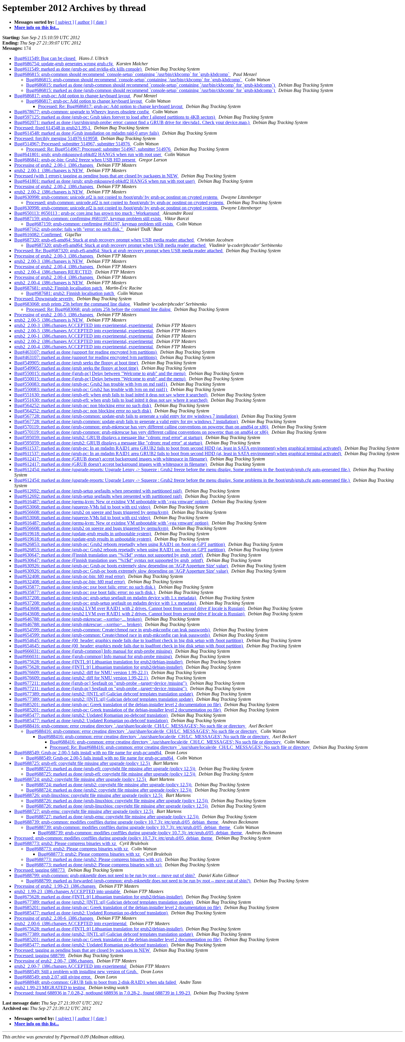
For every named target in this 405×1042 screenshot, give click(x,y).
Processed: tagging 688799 (40, 955)
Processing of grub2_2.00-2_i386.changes (54, 186)
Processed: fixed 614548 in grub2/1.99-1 (53, 127)
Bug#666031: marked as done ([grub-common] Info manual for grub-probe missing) (93, 651)
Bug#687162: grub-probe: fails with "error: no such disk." (69, 229)
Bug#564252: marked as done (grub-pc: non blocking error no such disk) (83, 405)
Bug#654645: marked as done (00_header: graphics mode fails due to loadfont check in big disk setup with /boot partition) (129, 640)
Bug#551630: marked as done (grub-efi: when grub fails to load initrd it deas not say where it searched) (111, 394)
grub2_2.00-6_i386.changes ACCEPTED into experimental (70, 923)
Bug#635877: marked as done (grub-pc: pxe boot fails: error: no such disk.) (85, 587)
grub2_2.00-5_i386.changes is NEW (49, 320)
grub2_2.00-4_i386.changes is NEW (49, 282)
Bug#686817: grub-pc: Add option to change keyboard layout (72, 95)
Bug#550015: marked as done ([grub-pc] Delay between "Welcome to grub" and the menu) (100, 373)
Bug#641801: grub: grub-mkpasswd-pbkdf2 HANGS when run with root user (88, 154)
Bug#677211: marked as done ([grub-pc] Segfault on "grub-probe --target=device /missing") (101, 683)
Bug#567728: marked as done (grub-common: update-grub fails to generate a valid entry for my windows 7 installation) (126, 416)
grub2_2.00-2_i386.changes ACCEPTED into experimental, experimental (84, 341)
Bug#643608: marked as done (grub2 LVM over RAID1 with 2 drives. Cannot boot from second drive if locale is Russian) (129, 608)
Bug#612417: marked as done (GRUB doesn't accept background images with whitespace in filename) (111, 458)
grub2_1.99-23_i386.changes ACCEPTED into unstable (67, 891)
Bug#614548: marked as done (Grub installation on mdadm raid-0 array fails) (87, 133)
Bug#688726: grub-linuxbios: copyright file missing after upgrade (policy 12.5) (88, 795)
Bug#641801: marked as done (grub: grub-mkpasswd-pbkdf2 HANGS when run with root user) (105, 181)
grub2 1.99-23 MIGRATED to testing (50, 987)
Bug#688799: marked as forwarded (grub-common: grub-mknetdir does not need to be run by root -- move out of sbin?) (138, 880)
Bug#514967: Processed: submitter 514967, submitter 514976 (72, 143)
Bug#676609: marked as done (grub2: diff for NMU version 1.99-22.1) (81, 672)
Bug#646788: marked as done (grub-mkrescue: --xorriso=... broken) (78, 619)
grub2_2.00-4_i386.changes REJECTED (53, 271)
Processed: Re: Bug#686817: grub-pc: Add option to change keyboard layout (111, 106)
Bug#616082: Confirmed (38, 234)
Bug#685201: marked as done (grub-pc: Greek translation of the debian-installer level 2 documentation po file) (118, 704)
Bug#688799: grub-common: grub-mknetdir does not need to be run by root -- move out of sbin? (105, 875)
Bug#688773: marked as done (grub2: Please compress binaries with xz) (94, 859)
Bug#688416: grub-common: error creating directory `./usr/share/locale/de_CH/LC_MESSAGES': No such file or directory (130, 725)
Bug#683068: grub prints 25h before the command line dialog (72, 303)
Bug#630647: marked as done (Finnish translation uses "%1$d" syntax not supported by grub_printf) (109, 554)
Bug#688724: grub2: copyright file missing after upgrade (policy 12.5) (80, 779)
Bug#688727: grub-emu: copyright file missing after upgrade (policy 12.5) (84, 811)
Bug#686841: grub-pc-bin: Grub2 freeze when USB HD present (75, 159)
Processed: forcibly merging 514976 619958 (56, 138)
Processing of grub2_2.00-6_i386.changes (54, 918)
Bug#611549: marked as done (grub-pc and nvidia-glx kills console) (78, 69)
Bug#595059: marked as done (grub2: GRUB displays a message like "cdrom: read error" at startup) (108, 437)
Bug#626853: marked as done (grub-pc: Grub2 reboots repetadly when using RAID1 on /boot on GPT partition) (120, 544)
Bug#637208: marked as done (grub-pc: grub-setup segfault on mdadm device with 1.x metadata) (105, 597)
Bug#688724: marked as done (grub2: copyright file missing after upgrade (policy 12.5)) (109, 784)
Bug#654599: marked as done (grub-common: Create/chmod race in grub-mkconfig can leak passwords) (112, 629)
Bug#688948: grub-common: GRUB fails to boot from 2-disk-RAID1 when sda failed (95, 982)
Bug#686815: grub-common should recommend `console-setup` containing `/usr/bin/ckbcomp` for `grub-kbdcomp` (122, 74)
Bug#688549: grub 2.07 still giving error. (53, 976)
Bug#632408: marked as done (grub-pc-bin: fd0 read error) (70, 576)
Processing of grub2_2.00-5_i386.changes (54, 314)
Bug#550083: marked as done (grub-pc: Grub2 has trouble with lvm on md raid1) (91, 384)
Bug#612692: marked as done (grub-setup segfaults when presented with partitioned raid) (98, 490)
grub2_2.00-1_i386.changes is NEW (49, 170)
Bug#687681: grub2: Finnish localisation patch (58, 287)
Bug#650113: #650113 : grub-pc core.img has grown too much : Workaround (87, 213)
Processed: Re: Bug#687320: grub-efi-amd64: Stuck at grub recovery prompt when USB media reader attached (119, 250)
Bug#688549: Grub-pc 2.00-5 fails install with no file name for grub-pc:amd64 (88, 752)
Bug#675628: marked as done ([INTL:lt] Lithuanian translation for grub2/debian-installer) (99, 661)
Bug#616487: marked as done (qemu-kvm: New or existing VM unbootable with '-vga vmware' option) (111, 501)
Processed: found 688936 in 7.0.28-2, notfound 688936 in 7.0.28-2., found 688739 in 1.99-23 (102, 992)
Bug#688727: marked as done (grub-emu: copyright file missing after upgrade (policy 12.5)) (113, 816)
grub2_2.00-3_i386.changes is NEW (49, 261)
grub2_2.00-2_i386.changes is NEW (49, 191)
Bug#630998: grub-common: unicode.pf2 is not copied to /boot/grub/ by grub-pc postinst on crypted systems (116, 197)
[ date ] (99, 22)
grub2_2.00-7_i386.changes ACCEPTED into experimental (70, 966)
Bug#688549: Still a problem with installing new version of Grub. (76, 971)
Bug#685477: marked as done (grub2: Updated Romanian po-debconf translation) (91, 715)
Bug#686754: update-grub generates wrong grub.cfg (64, 63)
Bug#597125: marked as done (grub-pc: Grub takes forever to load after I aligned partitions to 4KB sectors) (115, 117)
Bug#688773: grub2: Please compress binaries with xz (65, 843)
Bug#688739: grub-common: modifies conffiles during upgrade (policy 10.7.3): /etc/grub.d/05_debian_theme (116, 822)
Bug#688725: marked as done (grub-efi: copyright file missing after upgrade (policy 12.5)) (111, 768)
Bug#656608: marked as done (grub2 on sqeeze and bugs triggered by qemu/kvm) (91, 512)
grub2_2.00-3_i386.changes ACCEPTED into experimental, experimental (84, 325)
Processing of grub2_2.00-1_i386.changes (54, 165)
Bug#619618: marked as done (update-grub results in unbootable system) (83, 533)
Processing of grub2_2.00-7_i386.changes (54, 960)
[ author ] (83, 22)
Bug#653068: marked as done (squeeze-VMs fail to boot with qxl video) (82, 506)
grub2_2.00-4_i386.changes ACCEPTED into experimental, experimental (84, 346)
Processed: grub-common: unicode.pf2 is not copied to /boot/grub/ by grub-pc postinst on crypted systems (125, 202)
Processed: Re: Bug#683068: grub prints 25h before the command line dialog (99, 309)
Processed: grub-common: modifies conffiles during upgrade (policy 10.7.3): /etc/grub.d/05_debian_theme (113, 838)
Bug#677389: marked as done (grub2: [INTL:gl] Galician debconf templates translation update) (104, 693)
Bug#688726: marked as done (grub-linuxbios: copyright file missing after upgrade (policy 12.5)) (117, 800)
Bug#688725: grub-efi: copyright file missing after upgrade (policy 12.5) (82, 763)
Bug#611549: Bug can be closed (45, 58)
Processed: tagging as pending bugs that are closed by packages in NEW (82, 950)
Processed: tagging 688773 (40, 870)
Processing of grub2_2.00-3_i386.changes (54, 255)
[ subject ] (64, 22)
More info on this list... (36, 27)
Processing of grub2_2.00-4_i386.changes (54, 266)
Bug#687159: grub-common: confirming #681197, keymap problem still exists (88, 218)
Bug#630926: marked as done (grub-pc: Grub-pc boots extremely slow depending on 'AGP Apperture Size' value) (121, 565)
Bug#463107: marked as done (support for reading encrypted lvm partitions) (86, 352)
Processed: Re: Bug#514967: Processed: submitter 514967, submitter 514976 (99, 149)
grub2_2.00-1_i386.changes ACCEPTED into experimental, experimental (84, 336)
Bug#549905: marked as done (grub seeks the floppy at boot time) (76, 362)
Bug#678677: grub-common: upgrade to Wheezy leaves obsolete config (82, 111)
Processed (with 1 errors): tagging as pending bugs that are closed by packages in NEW (96, 175)
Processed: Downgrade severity (44, 298)
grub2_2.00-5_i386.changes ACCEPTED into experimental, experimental (84, 330)
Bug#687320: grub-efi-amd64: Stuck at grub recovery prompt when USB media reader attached (104, 239)
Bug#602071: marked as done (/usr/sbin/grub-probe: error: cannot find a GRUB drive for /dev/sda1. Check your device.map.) (132, 122)
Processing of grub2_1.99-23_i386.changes (55, 886)
